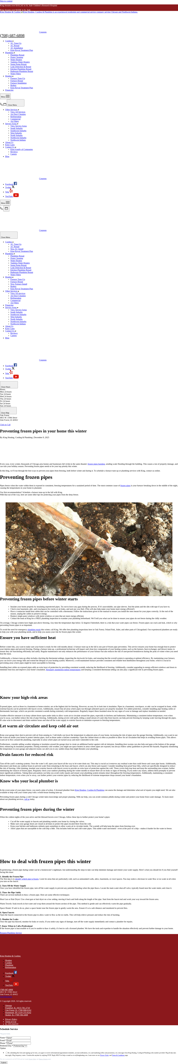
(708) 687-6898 (12, 35)
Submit (3, 1063)
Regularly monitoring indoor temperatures (63, 670)
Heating (8, 960)
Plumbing (9, 965)
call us (26, 799)
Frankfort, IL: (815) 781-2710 (17, 1008)
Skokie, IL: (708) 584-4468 (16, 1015)
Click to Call (5, 425)
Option (3, 1048)
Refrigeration (10, 967)
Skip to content (6, 1)
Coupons (43, 32)
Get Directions (6, 422)
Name (3, 1038)
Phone (3, 1043)
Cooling (8, 963)
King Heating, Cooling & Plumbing (89, 790)
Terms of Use (10, 1022)
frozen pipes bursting (96, 464)
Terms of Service (43, 1059)
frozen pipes (125, 485)
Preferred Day (6, 1046)
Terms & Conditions (118, 1055)
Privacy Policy (11, 1019)
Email (3, 1040)
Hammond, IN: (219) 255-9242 (18, 1012)
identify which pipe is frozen (27, 879)
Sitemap (8, 1005)
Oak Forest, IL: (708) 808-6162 (18, 1010)
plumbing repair (34, 629)
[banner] (69, 12)
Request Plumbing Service (11, 933)
